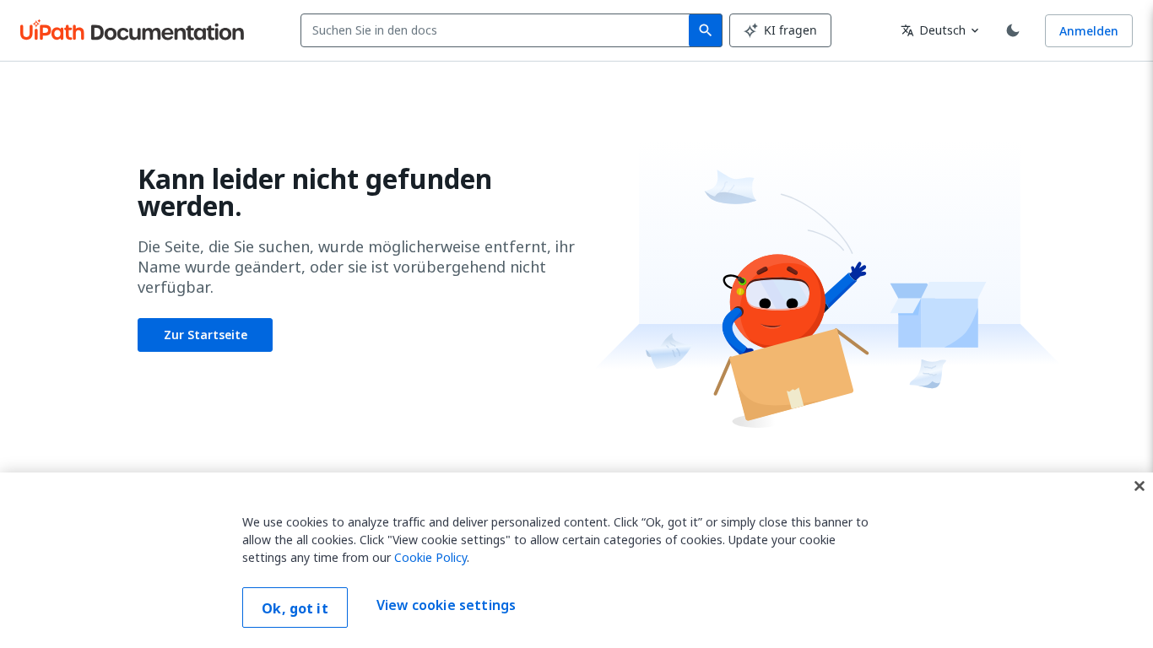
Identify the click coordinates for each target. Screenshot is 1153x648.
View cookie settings (446, 606)
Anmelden (1088, 31)
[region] (576, 560)
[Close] (1139, 486)
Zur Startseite (205, 334)
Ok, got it (295, 608)
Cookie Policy (430, 557)
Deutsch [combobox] (933, 30)
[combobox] (498, 30)
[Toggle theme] (1013, 30)
